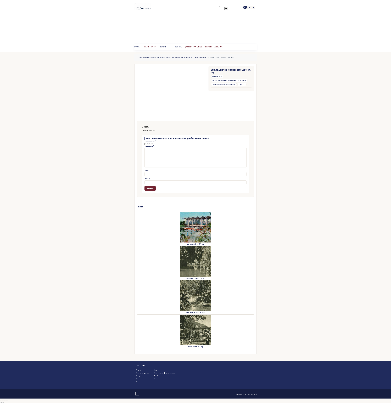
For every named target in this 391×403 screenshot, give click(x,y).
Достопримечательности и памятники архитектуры (204, 47)
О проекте (139, 379)
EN (253, 7)
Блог (170, 47)
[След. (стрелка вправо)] (3, 402)
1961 (242, 84)
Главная (137, 47)
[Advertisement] (195, 28)
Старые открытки (143, 57)
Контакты (178, 47)
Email (147, 179)
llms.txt (156, 376)
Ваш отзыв (149, 146)
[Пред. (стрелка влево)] (1, 402)
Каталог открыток (150, 47)
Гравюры (163, 47)
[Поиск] (226, 8)
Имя (146, 170)
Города (138, 376)
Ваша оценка (150, 141)
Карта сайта (158, 379)
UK (249, 7)
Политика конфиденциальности (165, 373)
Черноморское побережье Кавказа (195, 57)
